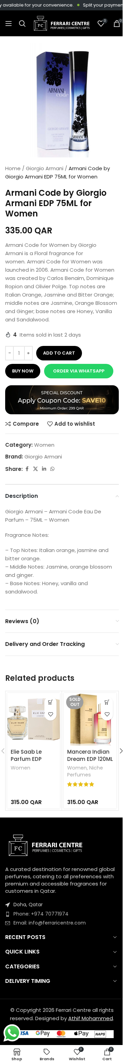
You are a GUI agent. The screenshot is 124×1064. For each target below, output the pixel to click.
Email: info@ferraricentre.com (49, 922)
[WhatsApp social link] (52, 469)
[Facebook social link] (27, 469)
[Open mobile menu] (9, 23)
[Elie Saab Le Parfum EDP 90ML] (33, 719)
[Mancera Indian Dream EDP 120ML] (90, 719)
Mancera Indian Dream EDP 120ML (90, 755)
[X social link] (35, 469)
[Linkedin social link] (44, 469)
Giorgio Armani (44, 168)
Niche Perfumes (85, 771)
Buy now (22, 371)
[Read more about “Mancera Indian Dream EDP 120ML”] (107, 702)
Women (44, 444)
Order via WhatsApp (78, 371)
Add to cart (59, 353)
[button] (78, 371)
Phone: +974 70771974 (41, 913)
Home (13, 168)
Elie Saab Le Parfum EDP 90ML (26, 759)
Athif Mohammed (90, 1018)
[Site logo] (62, 23)
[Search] (22, 23)
